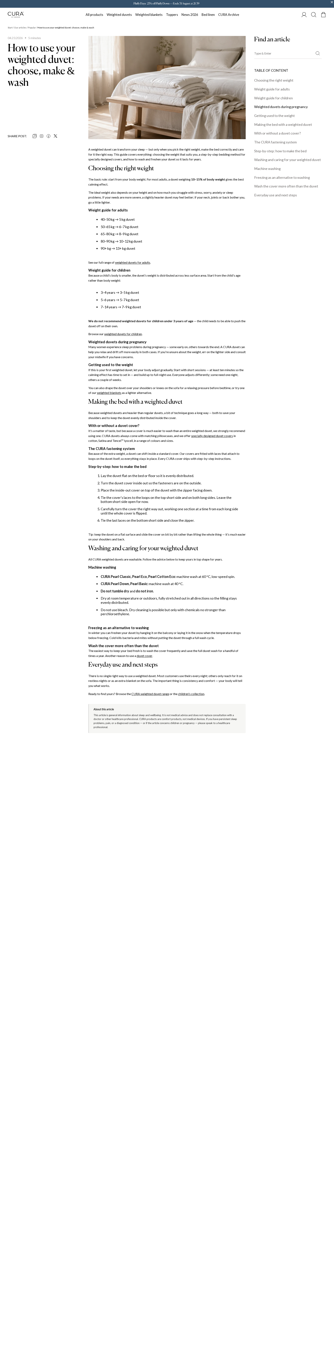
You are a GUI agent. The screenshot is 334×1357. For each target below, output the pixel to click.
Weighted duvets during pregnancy (281, 107)
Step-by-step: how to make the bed (280, 151)
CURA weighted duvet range (150, 694)
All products (94, 15)
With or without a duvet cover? (277, 133)
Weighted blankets (149, 15)
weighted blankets (109, 392)
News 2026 (189, 15)
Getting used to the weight (274, 115)
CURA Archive (228, 15)
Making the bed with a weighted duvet (283, 124)
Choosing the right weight (273, 80)
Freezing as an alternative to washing (282, 177)
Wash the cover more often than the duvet (286, 186)
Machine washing (267, 168)
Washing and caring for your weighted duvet (287, 160)
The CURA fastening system (275, 142)
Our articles (20, 27)
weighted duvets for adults (132, 262)
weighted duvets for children (123, 334)
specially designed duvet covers (212, 436)
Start (10, 27)
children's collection (191, 694)
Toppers (172, 15)
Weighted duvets (119, 15)
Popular (32, 27)
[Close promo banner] (331, 2)
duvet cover (144, 656)
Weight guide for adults (272, 89)
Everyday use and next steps (275, 195)
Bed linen (208, 15)
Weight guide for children (273, 98)
